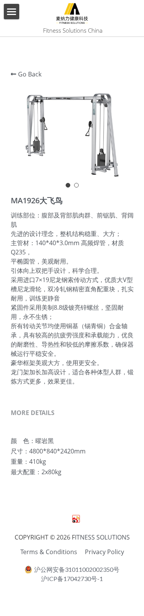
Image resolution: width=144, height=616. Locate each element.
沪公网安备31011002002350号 (76, 569)
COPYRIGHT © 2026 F (45, 537)
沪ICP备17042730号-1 (72, 579)
